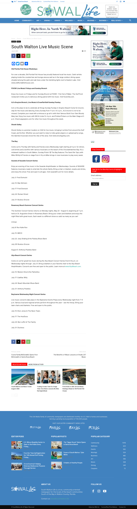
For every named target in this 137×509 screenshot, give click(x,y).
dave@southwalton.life (60, 498)
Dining (47, 20)
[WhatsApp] (28, 56)
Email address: (96, 175)
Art (37, 20)
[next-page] (16, 395)
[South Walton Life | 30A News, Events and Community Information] (68, 10)
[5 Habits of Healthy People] (56, 465)
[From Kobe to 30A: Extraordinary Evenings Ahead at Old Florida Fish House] (74, 377)
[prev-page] (12, 395)
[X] (18, 56)
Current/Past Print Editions (50, 1)
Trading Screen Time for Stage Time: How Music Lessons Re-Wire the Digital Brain (48, 389)
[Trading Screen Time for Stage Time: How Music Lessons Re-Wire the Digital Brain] (48, 377)
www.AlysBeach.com (73, 266)
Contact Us (122, 507)
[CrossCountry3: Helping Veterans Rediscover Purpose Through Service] (16, 466)
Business (102, 20)
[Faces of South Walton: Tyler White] (56, 455)
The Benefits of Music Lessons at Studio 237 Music (69, 356)
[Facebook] (117, 1)
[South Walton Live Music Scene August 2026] (23, 377)
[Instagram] (120, 1)
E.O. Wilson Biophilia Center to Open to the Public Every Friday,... (34, 444)
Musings (90, 20)
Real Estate (116, 20)
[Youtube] (124, 1)
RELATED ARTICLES (19, 364)
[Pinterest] (23, 56)
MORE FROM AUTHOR (36, 364)
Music (80, 20)
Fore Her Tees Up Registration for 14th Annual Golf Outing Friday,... (34, 455)
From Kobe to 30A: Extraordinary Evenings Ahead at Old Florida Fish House (73, 389)
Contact (62, 1)
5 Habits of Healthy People (73, 463)
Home (16, 20)
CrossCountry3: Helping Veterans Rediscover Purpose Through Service (34, 466)
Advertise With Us (36, 1)
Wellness (69, 20)
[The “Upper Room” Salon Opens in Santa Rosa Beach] (56, 445)
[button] (130, 21)
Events (57, 20)
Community (27, 20)
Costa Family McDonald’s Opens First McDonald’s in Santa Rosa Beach (24, 356)
